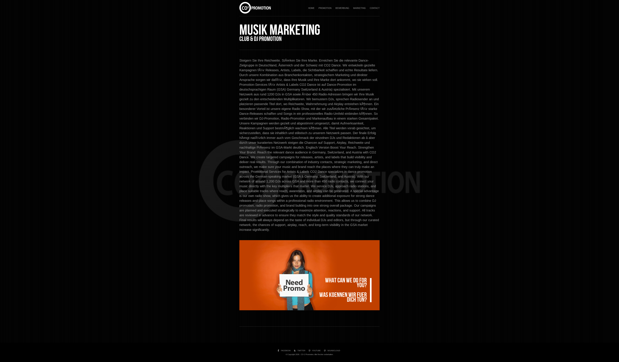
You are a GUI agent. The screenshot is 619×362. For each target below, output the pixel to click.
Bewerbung (342, 8)
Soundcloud (333, 351)
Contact (375, 8)
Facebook (286, 351)
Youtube (316, 351)
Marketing (359, 8)
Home (311, 8)
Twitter (301, 351)
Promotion (325, 8)
